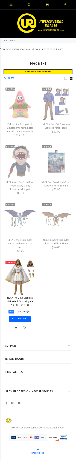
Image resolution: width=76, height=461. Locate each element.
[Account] (65, 5)
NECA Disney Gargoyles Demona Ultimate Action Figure (20, 243)
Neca (12, 40)
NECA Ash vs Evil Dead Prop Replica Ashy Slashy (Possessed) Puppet (20, 185)
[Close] (70, 4)
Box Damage (23, 312)
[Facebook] (6, 403)
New (11, 312)
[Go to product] (56, 161)
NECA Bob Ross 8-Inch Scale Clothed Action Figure (56, 184)
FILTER (11, 78)
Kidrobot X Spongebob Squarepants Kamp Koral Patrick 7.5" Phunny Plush (20, 128)
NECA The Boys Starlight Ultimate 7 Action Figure (20, 300)
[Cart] (47, 5)
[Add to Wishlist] (24, 328)
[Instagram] (12, 403)
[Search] (29, 5)
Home (4, 40)
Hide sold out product (38, 72)
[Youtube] (19, 403)
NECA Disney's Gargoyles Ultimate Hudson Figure (56, 242)
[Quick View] (16, 327)
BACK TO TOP (38, 453)
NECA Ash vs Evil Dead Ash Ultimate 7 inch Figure (56, 126)
